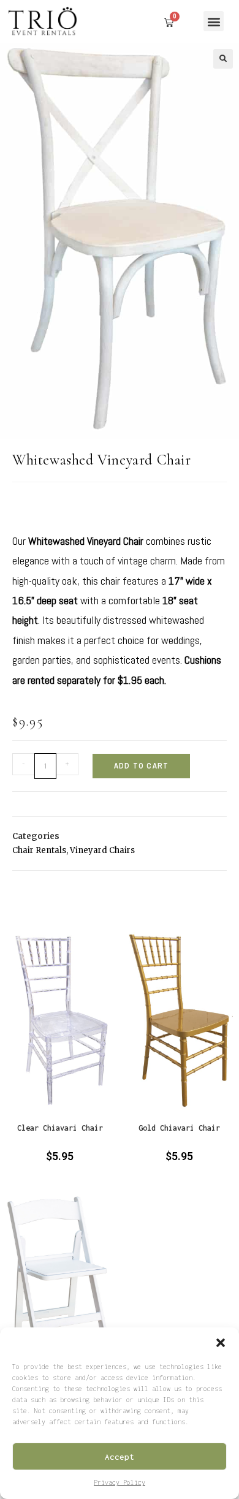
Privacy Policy (119, 1482)
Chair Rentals (39, 850)
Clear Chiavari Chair (60, 1128)
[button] (220, 1343)
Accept (119, 1457)
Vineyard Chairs (102, 850)
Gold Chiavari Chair (179, 1128)
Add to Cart (141, 766)
